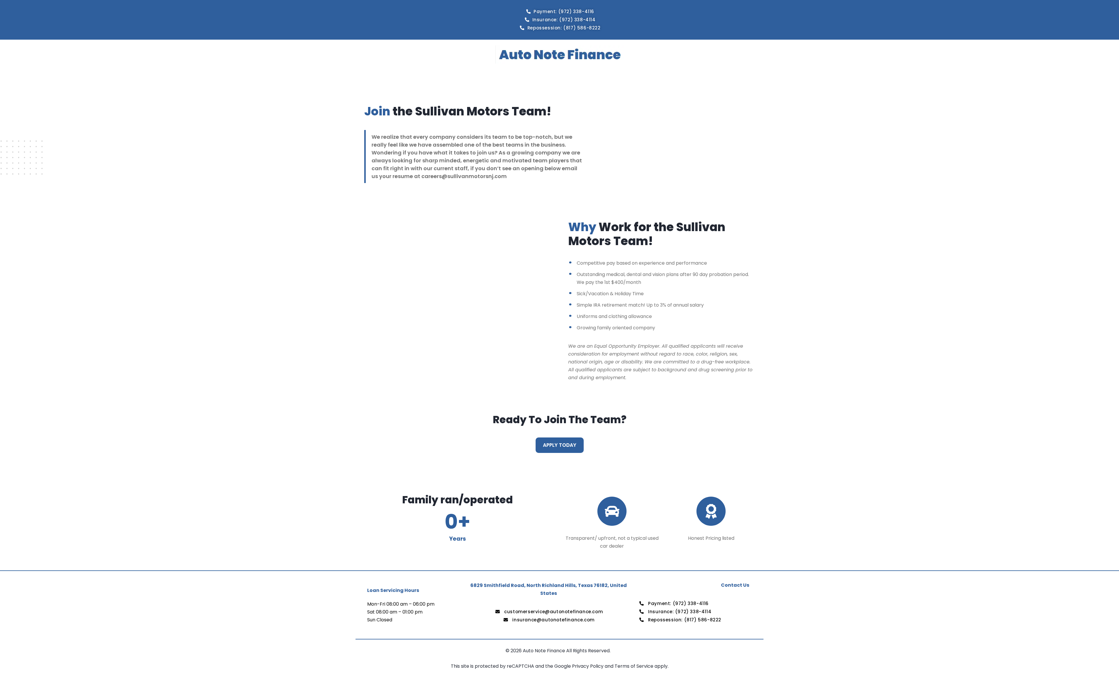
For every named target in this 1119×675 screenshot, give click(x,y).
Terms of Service (634, 666)
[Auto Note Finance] (559, 54)
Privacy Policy (588, 666)
